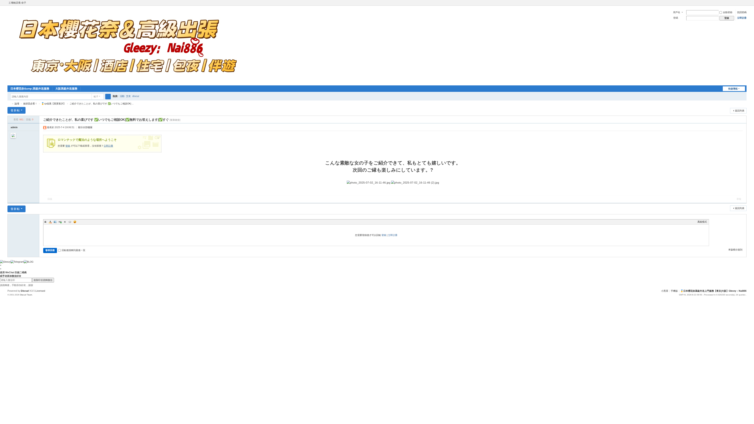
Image (55, 222)
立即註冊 (742, 17)
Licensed (40, 291)
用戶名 (676, 12)
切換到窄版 (745, 4)
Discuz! (25, 291)
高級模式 (702, 221)
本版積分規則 (735, 249)
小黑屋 (664, 291)
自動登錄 (727, 12)
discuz (135, 96)
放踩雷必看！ (30, 103)
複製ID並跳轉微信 (43, 280)
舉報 (739, 199)
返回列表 (739, 110)
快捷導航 (733, 88)
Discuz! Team (26, 295)
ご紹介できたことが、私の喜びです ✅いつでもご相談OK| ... (102, 103)
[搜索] (108, 96)
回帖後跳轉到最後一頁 (73, 250)
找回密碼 (742, 12)
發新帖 (15, 110)
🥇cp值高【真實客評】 (53, 103)
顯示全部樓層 (85, 127)
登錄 (67, 145)
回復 (50, 199)
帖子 (96, 96)
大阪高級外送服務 (66, 88)
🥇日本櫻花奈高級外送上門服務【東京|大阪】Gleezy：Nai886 (9, 104)
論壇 (17, 103)
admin (14, 127)
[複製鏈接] (175, 120)
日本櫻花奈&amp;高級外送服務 (29, 88)
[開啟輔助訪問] (741, 3)
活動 (122, 96)
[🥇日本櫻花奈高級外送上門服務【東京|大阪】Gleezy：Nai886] (127, 45)
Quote (65, 222)
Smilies (75, 222)
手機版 (674, 291)
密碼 (675, 17)
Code (70, 222)
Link (60, 222)
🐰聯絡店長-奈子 (17, 2)
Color (50, 222)
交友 (128, 96)
